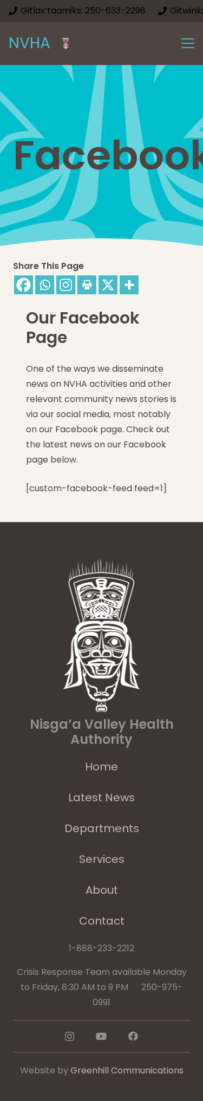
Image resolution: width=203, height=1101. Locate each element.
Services (102, 859)
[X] (108, 284)
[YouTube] (101, 1036)
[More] (129, 284)
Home (101, 766)
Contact (102, 920)
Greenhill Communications (127, 1070)
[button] (187, 43)
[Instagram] (65, 284)
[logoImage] (65, 43)
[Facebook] (23, 284)
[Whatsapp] (44, 284)
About (102, 890)
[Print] (86, 284)
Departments (101, 828)
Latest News (101, 797)
